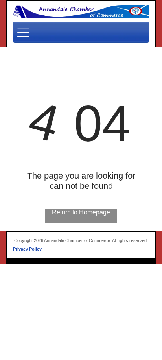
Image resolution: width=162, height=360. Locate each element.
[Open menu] (23, 32)
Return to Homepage (81, 212)
